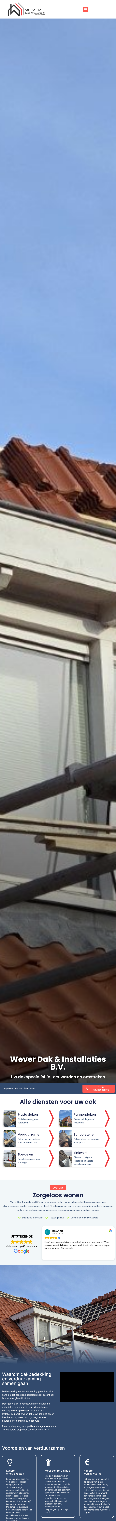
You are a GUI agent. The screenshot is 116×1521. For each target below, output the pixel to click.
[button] (85, 9)
